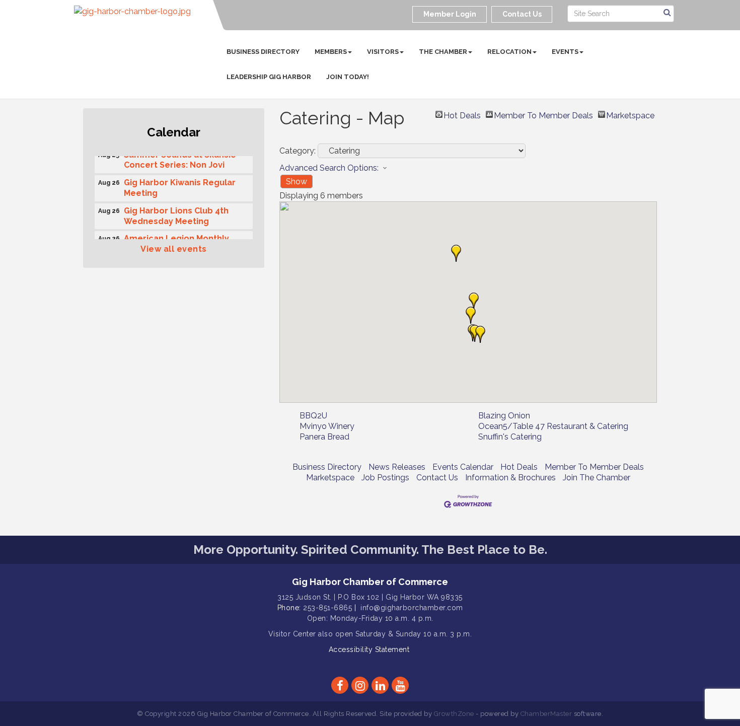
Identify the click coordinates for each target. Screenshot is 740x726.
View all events (173, 249)
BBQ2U (313, 415)
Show (296, 181)
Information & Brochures (510, 477)
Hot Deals (462, 114)
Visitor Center (292, 634)
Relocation (509, 51)
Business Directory (263, 51)
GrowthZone (454, 713)
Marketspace (630, 114)
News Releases (396, 467)
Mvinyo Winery (327, 426)
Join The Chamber (596, 477)
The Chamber (443, 51)
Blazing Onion (504, 415)
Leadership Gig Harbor (269, 77)
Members (331, 51)
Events (565, 51)
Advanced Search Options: (329, 168)
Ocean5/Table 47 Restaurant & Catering (553, 426)
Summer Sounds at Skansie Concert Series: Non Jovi (180, 158)
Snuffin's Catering (510, 437)
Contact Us (437, 477)
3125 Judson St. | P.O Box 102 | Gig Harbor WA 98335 (370, 597)
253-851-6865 (327, 608)
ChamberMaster (546, 713)
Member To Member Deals (543, 114)
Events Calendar (462, 467)
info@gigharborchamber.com (411, 608)
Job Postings (385, 477)
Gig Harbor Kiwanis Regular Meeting (180, 185)
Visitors (383, 51)
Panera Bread (324, 437)
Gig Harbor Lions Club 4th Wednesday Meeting (176, 213)
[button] (474, 301)
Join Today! (347, 77)
